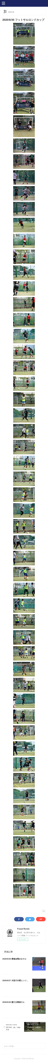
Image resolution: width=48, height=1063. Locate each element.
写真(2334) (5, 904)
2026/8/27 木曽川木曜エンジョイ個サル (19, 980)
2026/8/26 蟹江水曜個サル (13, 1002)
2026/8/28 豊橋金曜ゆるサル (14, 958)
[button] (3, 3)
